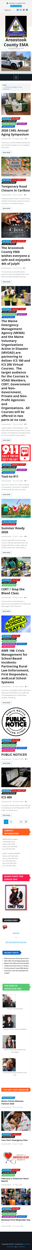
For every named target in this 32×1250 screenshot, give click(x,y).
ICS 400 (6, 797)
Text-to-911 (9, 476)
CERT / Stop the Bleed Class (13, 591)
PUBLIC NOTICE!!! (14, 754)
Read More (6, 152)
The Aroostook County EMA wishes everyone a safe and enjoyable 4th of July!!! (15, 256)
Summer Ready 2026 (13, 530)
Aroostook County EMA (16, 42)
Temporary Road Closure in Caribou (15, 188)
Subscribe (16, 933)
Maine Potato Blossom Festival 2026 (16, 963)
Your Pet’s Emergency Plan (14, 1140)
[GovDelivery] (16, 927)
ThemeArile (21, 1247)
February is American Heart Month (15, 1179)
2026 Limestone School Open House (16, 958)
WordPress (26, 1244)
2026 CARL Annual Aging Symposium (15, 132)
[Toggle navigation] (16, 77)
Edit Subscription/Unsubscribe (16, 942)
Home (5, 85)
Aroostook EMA (6, 139)
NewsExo (12, 1247)
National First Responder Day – (15, 1221)
